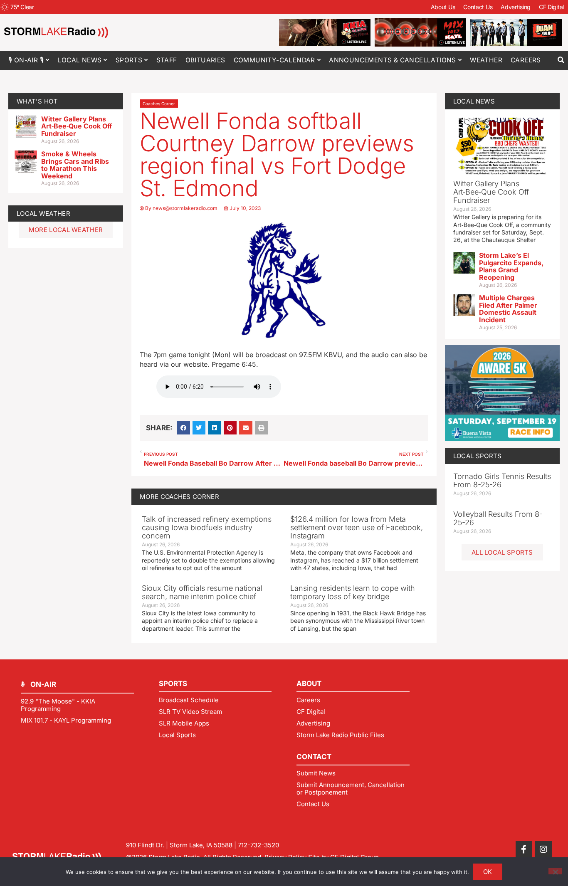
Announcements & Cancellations (392, 60)
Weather (486, 60)
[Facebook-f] (524, 849)
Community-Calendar (274, 60)
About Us (443, 6)
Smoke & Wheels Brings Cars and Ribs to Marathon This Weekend (75, 165)
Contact (313, 757)
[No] (555, 871)
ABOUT (308, 683)
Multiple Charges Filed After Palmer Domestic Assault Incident (508, 309)
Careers (526, 60)
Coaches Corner (159, 103)
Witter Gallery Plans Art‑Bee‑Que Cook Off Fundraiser (76, 126)
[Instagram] (543, 849)
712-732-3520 (258, 845)
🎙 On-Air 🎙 (26, 60)
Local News (79, 60)
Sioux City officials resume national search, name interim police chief (202, 592)
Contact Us (477, 6)
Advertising (516, 6)
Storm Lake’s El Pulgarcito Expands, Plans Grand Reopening (511, 266)
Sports (129, 60)
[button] (560, 60)
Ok (487, 872)
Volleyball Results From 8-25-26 (498, 518)
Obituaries (205, 60)
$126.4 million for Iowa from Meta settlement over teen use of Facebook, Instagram (356, 527)
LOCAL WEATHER (43, 213)
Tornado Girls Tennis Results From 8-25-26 (502, 480)
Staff (166, 60)
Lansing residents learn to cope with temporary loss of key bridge (352, 592)
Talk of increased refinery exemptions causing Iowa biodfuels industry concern (207, 527)
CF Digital (551, 6)
